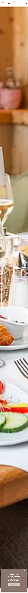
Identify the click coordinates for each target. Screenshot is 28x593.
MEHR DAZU (14, 584)
